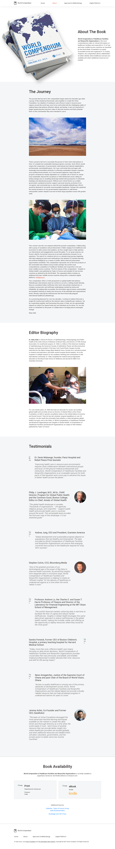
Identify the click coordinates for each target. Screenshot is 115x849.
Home (43, 3)
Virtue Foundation (30, 841)
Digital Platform (95, 3)
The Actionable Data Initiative (46, 841)
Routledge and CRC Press (57, 814)
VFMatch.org (40, 277)
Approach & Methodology (73, 3)
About (54, 3)
